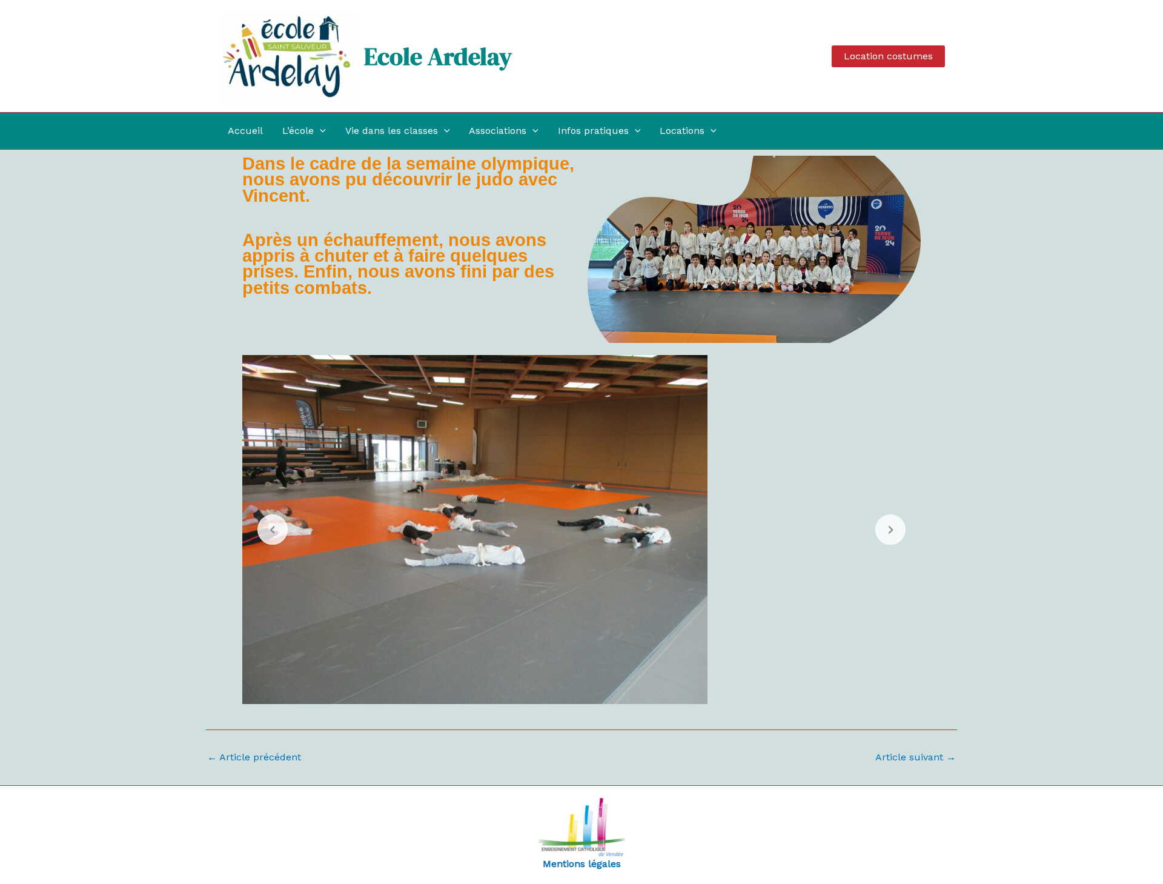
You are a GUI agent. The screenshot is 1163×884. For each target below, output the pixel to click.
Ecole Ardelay (438, 56)
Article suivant (915, 757)
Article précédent (254, 757)
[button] (888, 56)
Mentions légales (582, 863)
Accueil (245, 130)
